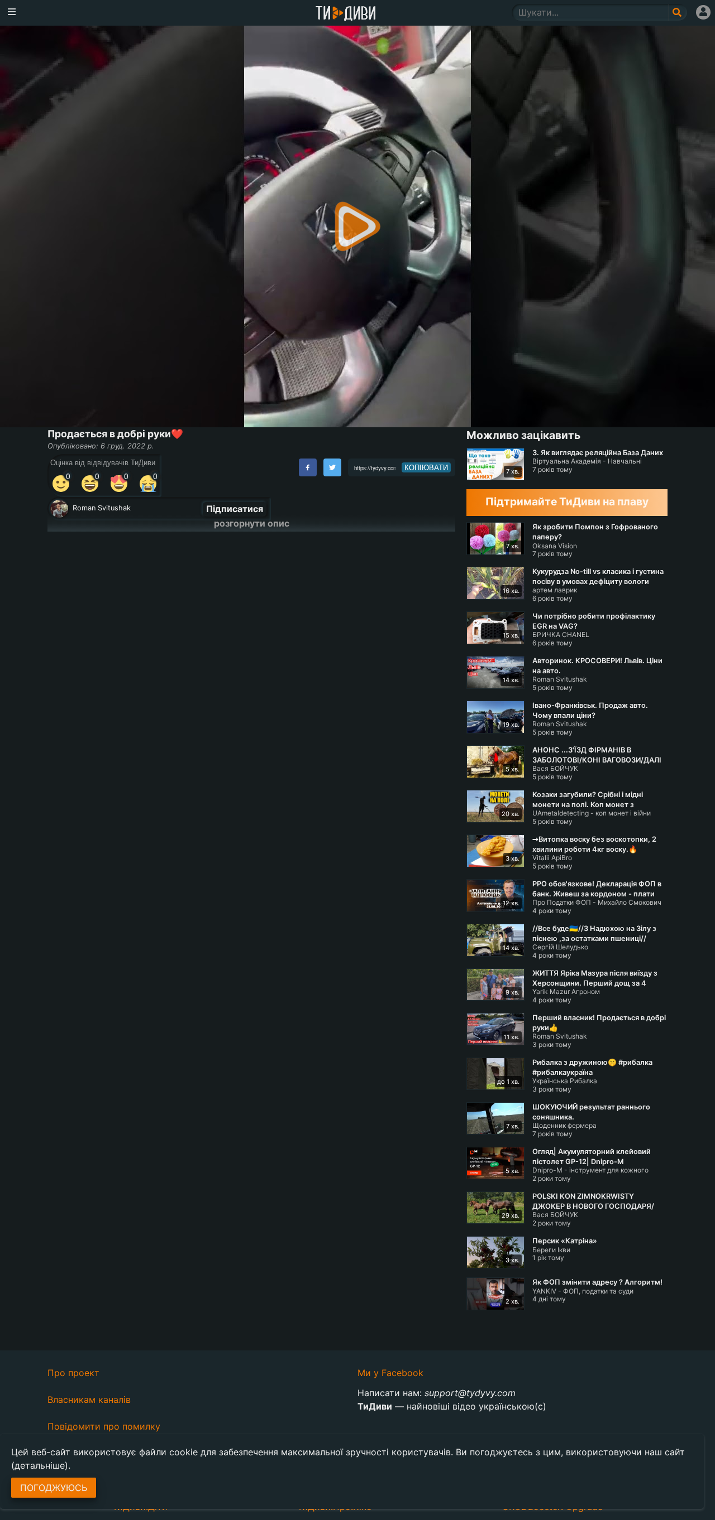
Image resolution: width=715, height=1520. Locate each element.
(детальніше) (39, 1465)
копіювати (426, 467)
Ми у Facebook (390, 1372)
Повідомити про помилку (103, 1426)
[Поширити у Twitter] (332, 467)
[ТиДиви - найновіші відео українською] (345, 14)
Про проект (73, 1372)
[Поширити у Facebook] (308, 467)
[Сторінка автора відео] (59, 509)
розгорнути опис (251, 523)
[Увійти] (703, 12)
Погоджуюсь (53, 1487)
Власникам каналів (89, 1399)
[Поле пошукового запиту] (678, 12)
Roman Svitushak (102, 508)
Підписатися (234, 508)
